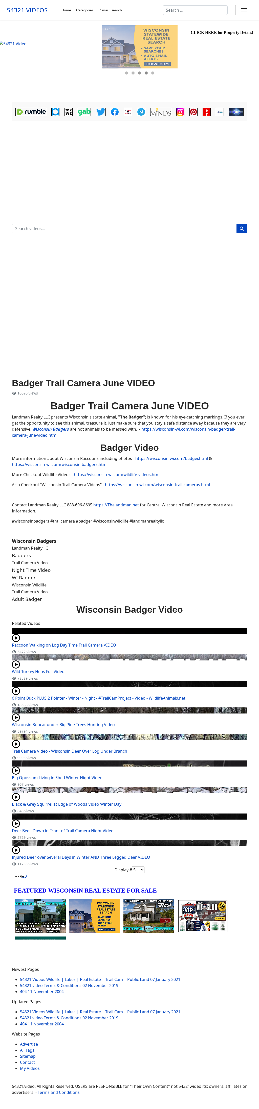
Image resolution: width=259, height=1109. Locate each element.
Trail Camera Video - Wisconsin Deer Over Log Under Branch (69, 751)
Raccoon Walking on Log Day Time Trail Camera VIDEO (64, 645)
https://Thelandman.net (116, 505)
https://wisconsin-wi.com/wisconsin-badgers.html (59, 464)
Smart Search (111, 10)
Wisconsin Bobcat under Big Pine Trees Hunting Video (63, 724)
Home (66, 10)
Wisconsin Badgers (50, 429)
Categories (85, 10)
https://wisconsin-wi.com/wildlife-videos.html (117, 474)
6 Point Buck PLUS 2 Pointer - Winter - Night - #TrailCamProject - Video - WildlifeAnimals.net (98, 698)
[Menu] (244, 10)
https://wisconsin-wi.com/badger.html (171, 458)
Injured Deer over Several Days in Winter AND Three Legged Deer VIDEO (81, 857)
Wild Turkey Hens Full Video (38, 671)
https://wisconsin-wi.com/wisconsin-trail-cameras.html (157, 484)
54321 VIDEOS (27, 10)
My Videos (30, 1068)
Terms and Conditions (59, 1092)
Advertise (29, 1044)
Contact (27, 1062)
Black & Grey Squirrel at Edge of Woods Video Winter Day (66, 804)
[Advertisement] (129, 160)
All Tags (27, 1050)
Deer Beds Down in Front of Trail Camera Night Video (63, 830)
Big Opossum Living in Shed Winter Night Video (57, 777)
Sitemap (28, 1056)
